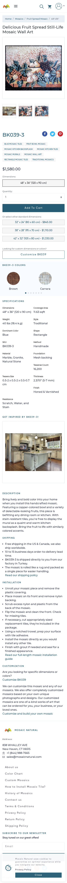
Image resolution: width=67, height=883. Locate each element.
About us (11, 767)
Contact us (13, 800)
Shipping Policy (16, 826)
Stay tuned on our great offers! (20, 838)
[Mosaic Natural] (6, 8)
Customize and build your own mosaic (27, 713)
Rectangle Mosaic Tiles (16, 160)
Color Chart (14, 774)
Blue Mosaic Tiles (13, 144)
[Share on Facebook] (45, 134)
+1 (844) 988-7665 (17, 753)
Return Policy (15, 819)
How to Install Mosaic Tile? (25, 787)
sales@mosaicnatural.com (24, 756)
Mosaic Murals (12, 155)
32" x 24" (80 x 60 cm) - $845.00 (33, 222)
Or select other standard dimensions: (21, 217)
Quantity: (7, 191)
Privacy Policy (15, 813)
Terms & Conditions (19, 806)
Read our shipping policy (21, 575)
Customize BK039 (34, 254)
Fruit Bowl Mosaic (36, 144)
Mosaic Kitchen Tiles (47, 149)
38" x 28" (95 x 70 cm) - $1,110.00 (33, 230)
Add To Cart (34, 208)
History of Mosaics (19, 793)
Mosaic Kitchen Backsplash (18, 149)
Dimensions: (9, 176)
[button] (42, 6)
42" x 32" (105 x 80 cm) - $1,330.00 (33, 238)
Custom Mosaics (17, 780)
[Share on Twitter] (52, 134)
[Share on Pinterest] (60, 134)
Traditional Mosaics (43, 160)
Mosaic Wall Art (33, 155)
